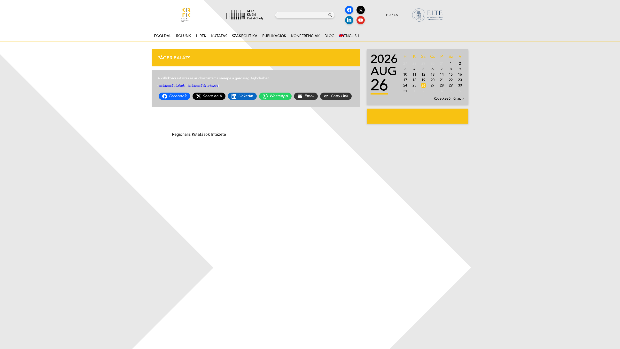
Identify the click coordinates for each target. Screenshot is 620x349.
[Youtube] (360, 20)
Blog (329, 35)
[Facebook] (349, 10)
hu (388, 15)
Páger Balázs (174, 58)
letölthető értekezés (202, 85)
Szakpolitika (244, 35)
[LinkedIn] (349, 20)
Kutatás (219, 35)
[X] (360, 10)
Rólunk (183, 35)
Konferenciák (305, 35)
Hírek (201, 35)
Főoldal (162, 35)
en (396, 15)
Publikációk (274, 35)
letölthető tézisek (171, 85)
